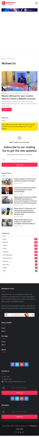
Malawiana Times (7, 93)
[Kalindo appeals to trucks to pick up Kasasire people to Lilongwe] (7, 181)
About (3, 331)
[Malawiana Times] (9, 3)
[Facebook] (13, 364)
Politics (5, 245)
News (4, 239)
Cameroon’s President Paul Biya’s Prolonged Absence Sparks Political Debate (25, 189)
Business (5, 261)
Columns (5, 252)
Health (5, 267)
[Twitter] (17, 364)
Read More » (6, 109)
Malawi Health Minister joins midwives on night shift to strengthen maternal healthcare (24, 221)
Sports (5, 248)
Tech (4, 271)
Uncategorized (7, 255)
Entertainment (7, 258)
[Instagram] (26, 364)
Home (5, 59)
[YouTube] (22, 364)
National (5, 242)
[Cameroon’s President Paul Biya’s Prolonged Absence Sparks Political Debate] (7, 190)
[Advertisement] (19, 34)
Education (6, 264)
